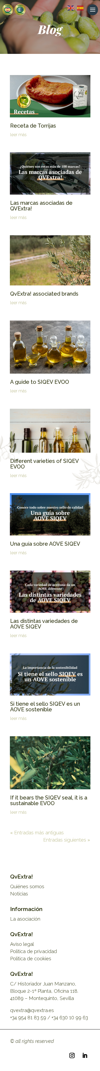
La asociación (25, 919)
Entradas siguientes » (66, 840)
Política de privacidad (33, 951)
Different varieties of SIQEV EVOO (44, 464)
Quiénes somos (27, 886)
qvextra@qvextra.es (32, 1010)
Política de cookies (30, 958)
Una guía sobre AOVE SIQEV (45, 544)
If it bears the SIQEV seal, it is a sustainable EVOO (48, 800)
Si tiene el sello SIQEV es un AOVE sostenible (45, 707)
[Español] (79, 7)
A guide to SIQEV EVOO (39, 382)
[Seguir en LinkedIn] (84, 1055)
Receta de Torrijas (33, 125)
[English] (69, 7)
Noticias (19, 894)
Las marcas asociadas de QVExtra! (41, 206)
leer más (18, 134)
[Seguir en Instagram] (72, 1055)
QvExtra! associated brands (44, 294)
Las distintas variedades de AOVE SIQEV (44, 624)
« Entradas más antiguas (37, 832)
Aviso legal (22, 944)
